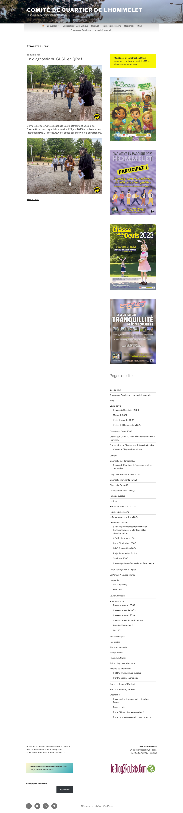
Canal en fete (119, 707)
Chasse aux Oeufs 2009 (124, 610)
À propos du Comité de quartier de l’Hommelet (92, 30)
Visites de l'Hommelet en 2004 (127, 425)
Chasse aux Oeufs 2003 (121, 431)
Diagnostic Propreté (119, 485)
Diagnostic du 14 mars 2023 (122, 461)
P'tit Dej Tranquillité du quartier (127, 673)
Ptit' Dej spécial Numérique (125, 678)
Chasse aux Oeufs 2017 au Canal (128, 620)
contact (153, 753)
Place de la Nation (118, 658)
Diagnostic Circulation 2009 (126, 410)
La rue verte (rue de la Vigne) (123, 569)
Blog (139, 26)
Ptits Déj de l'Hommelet (120, 668)
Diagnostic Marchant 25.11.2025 (125, 474)
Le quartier (52, 26)
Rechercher (64, 789)
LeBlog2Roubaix (117, 595)
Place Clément (116, 652)
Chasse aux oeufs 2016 (124, 615)
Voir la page (33, 199)
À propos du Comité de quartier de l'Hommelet (131, 395)
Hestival (95, 26)
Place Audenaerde (118, 647)
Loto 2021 (117, 630)
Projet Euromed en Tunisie (125, 553)
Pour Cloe (117, 589)
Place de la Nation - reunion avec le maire (132, 717)
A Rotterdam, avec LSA (124, 538)
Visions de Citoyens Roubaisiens (127, 449)
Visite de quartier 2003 (123, 420)
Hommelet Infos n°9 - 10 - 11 (123, 506)
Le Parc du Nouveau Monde (122, 575)
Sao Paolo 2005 (120, 558)
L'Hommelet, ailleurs (119, 522)
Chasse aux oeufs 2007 (124, 605)
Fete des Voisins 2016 (123, 625)
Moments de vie (117, 601)
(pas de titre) (115, 390)
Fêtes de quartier (117, 496)
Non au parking (120, 584)
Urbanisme (115, 694)
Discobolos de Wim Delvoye (75, 26)
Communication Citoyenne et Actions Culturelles (132, 445)
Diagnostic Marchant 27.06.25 (124, 480)
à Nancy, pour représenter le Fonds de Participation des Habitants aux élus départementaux (130, 529)
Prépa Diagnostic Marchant (122, 663)
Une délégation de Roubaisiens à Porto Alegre (133, 563)
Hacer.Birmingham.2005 (124, 543)
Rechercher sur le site (36, 783)
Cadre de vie (115, 406)
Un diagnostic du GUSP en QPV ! (54, 59)
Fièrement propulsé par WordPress (97, 806)
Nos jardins (129, 26)
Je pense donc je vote (111, 26)
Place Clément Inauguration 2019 (128, 712)
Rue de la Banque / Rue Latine (123, 684)
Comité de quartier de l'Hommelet (85, 10)
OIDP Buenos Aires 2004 (124, 548)
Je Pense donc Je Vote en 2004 (124, 517)
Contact (113, 455)
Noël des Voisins (117, 636)
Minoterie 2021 (120, 415)
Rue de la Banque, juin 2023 (122, 689)
